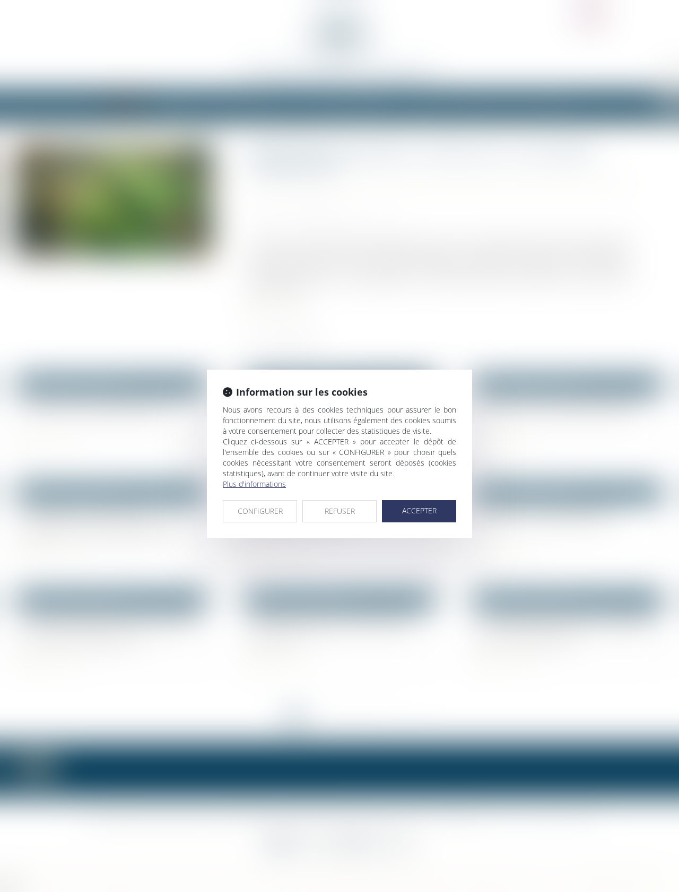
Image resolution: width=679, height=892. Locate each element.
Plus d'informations (254, 484)
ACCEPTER (419, 510)
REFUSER (340, 511)
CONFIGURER (260, 511)
